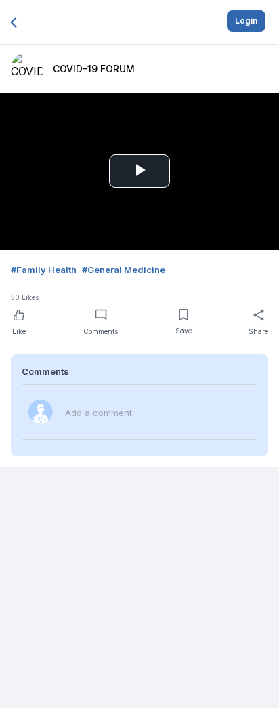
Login (246, 21)
